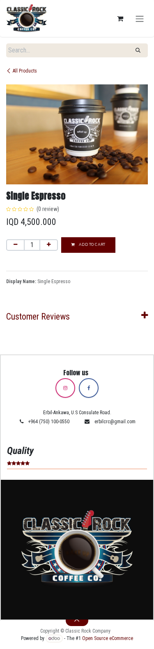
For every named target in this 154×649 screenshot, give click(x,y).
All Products (25, 71)
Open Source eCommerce (107, 638)
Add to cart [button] (91, 244)
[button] (77, 620)
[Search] (138, 50)
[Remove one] (15, 245)
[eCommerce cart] (120, 18)
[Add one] (48, 245)
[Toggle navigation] (139, 18)
